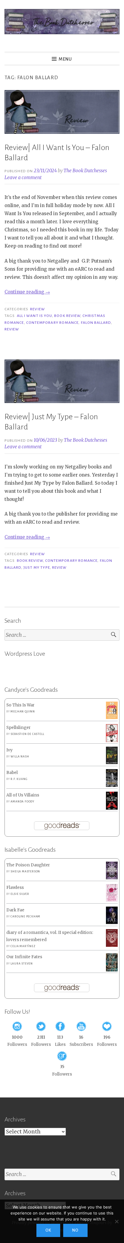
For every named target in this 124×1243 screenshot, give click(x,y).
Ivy (9, 750)
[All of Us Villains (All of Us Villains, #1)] (112, 808)
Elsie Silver (20, 893)
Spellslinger (18, 727)
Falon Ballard (96, 323)
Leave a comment (23, 177)
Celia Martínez (23, 946)
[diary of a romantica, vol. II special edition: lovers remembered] (112, 945)
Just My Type (36, 567)
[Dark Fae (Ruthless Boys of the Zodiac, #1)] (112, 922)
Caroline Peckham (25, 916)
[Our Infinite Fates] (112, 970)
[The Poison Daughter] (112, 877)
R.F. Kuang (19, 779)
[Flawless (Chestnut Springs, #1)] (112, 900)
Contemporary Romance (52, 323)
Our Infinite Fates (24, 956)
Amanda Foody (22, 801)
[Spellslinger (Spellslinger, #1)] (112, 741)
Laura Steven (22, 963)
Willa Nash (20, 756)
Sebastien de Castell (27, 734)
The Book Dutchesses (85, 170)
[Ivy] (112, 762)
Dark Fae (15, 910)
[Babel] (112, 785)
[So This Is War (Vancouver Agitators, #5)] (112, 717)
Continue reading (27, 292)
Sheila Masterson (25, 871)
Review (37, 309)
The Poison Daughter (28, 865)
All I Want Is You (34, 316)
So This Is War (20, 705)
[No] (116, 1221)
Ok (48, 1230)
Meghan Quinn (23, 711)
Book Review (67, 316)
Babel (12, 772)
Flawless (15, 887)
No (75, 1230)
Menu (65, 59)
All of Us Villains (22, 795)
